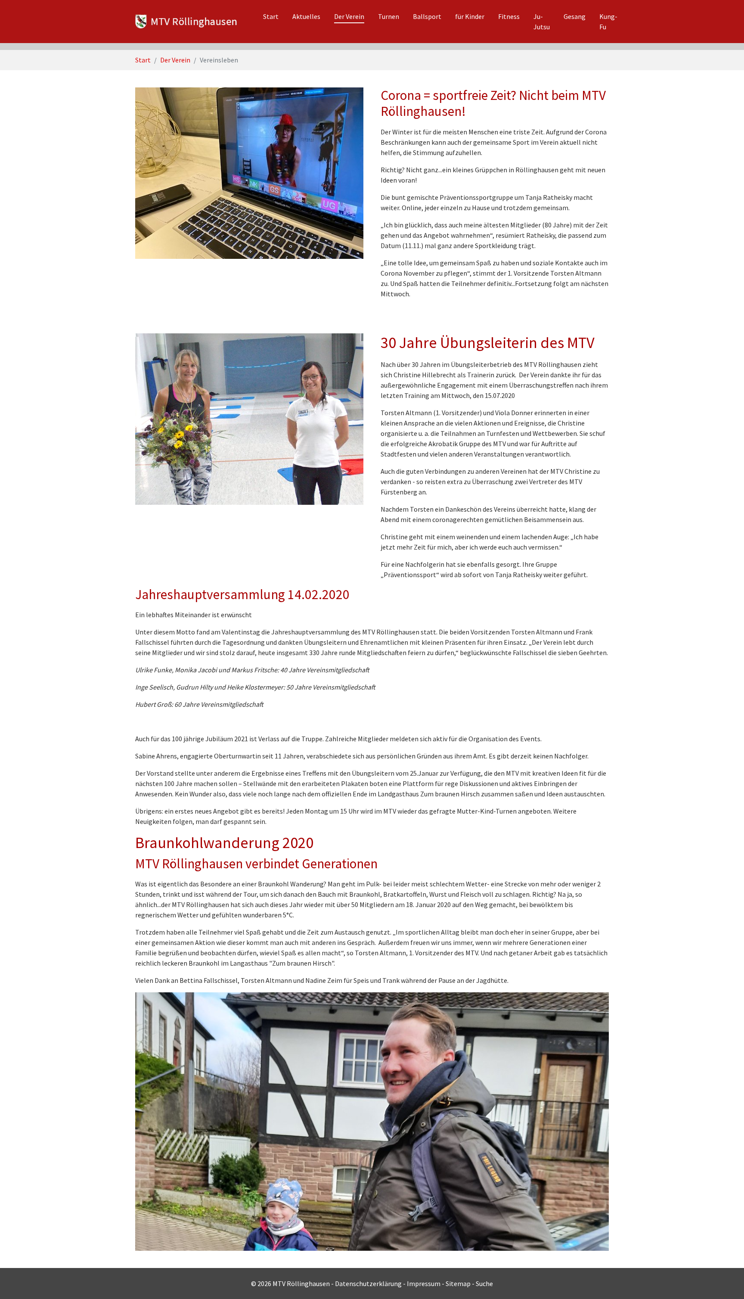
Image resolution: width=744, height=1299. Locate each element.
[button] (21, 1121)
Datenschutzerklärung (368, 1283)
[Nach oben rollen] (725, 1280)
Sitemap (458, 1283)
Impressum (423, 1283)
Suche (484, 1283)
